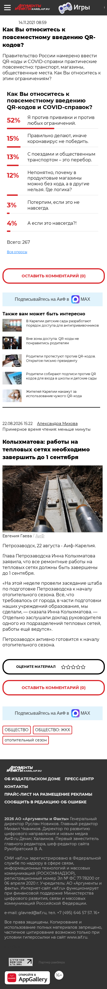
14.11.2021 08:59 (33, 22)
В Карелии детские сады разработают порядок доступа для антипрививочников (62, 323)
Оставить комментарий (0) (54, 275)
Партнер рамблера (52, 962)
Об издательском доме (32, 778)
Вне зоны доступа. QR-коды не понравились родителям (52, 341)
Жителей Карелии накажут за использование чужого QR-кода (54, 393)
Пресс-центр (79, 778)
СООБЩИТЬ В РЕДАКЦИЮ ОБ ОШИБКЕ (45, 802)
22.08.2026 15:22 (17, 423)
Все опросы (17, 252)
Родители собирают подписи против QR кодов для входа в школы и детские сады (61, 376)
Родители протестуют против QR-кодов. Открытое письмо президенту (61, 358)
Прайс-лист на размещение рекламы (48, 794)
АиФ (39, 535)
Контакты (16, 786)
